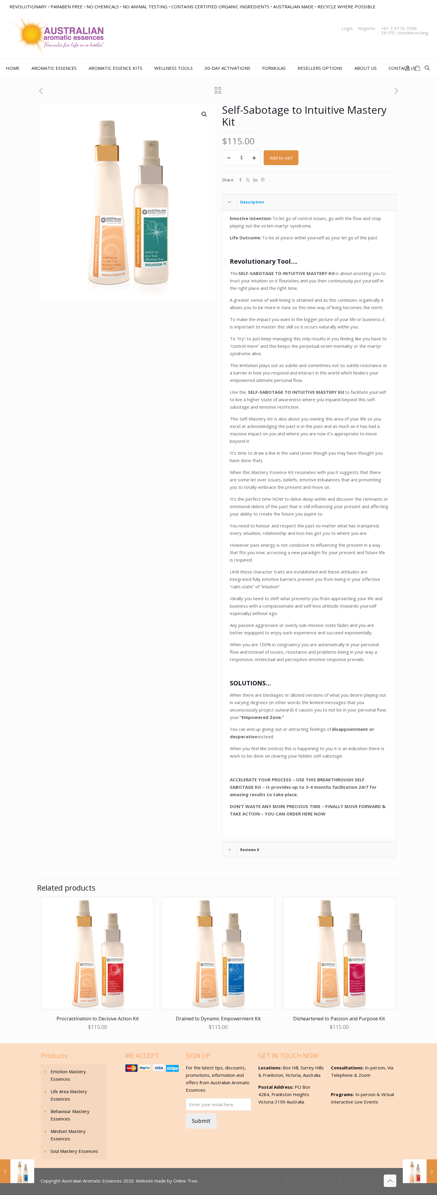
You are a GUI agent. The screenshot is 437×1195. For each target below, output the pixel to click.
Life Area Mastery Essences (69, 1095)
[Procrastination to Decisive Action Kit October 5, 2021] (420, 1171)
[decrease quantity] (229, 157)
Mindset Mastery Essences (68, 1135)
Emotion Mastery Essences (68, 1075)
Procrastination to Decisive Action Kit (97, 1018)
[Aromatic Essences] (56, 36)
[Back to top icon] (390, 1181)
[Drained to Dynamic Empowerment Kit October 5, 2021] (17, 1171)
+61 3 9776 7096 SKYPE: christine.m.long (404, 30)
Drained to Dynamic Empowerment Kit (218, 1018)
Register (367, 28)
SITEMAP (274, 1181)
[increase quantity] (254, 157)
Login (347, 28)
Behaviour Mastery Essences (70, 1115)
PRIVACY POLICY (360, 1181)
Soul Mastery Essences (74, 1151)
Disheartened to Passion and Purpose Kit (339, 1018)
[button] (204, 114)
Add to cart (281, 158)
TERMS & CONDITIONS (313, 1181)
